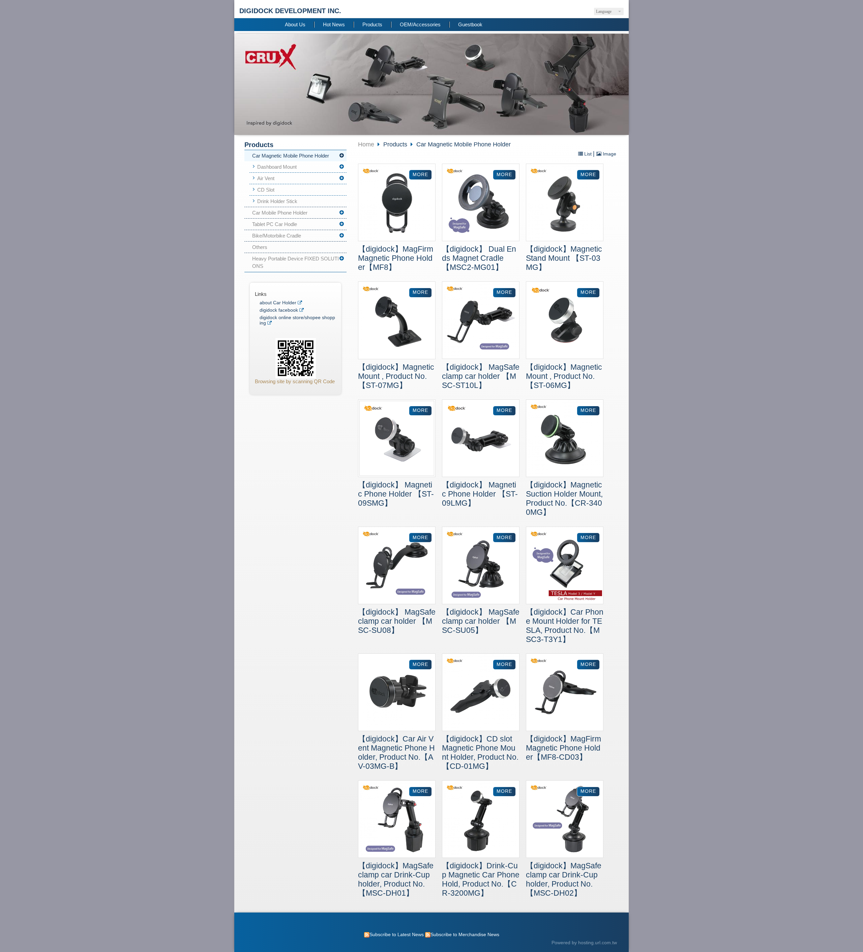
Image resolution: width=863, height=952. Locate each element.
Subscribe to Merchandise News (464, 934)
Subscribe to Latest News (396, 934)
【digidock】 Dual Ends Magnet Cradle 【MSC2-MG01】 (479, 258)
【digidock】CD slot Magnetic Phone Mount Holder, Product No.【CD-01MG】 (480, 753)
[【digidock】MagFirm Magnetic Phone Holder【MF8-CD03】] (564, 693)
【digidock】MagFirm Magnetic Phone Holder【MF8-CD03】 (563, 748)
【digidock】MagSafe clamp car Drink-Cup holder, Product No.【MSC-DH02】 (563, 879)
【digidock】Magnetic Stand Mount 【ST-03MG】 (564, 258)
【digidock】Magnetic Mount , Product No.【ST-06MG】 (564, 376)
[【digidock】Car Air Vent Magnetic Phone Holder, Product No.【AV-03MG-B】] (397, 693)
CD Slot (265, 190)
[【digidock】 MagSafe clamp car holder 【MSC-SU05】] (480, 566)
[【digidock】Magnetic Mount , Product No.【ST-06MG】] (564, 321)
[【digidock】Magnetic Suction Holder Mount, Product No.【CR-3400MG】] (564, 439)
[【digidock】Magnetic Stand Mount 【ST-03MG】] (564, 203)
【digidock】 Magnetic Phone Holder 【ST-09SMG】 (396, 494)
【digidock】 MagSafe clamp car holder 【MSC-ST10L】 (480, 376)
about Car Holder (278, 302)
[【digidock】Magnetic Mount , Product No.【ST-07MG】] (397, 321)
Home (366, 144)
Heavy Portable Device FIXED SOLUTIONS (295, 262)
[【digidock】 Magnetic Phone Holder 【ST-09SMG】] (397, 439)
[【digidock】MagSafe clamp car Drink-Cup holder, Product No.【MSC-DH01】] (397, 820)
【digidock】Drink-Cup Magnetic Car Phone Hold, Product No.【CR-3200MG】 (480, 879)
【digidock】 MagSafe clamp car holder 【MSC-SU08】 (397, 621)
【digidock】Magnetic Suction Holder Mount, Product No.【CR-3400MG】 (564, 498)
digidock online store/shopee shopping (297, 320)
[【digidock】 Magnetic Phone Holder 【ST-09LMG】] (480, 439)
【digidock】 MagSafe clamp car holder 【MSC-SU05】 (480, 621)
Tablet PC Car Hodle (274, 224)
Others (259, 247)
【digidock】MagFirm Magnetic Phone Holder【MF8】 (395, 258)
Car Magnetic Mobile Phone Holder (290, 156)
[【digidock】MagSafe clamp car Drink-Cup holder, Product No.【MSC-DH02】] (564, 820)
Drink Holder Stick (277, 201)
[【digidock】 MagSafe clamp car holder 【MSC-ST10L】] (480, 321)
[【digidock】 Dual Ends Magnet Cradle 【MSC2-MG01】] (480, 203)
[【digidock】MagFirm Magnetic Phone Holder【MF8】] (397, 203)
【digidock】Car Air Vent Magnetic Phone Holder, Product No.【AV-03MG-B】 (396, 753)
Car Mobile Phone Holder (279, 213)
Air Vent (265, 178)
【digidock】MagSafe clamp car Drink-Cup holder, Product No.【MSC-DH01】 (396, 879)
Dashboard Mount (277, 167)
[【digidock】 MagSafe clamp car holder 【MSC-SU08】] (397, 566)
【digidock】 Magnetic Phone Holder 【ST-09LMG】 (480, 494)
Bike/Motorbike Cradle (276, 236)
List (588, 154)
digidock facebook (279, 310)
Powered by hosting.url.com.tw (584, 942)
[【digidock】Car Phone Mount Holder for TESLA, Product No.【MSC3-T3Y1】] (564, 566)
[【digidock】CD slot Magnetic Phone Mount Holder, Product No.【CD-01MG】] (480, 693)
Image (608, 154)
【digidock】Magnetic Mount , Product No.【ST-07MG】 (396, 376)
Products (396, 144)
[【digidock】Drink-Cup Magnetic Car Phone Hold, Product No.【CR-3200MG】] (480, 820)
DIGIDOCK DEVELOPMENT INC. (290, 11)
